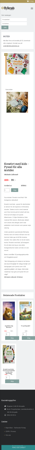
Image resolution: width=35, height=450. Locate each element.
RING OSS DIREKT (19, 447)
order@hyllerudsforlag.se (11, 46)
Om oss (8, 435)
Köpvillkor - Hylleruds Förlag (16, 428)
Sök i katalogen (6, 15)
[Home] (7, 8)
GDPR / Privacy (11, 431)
